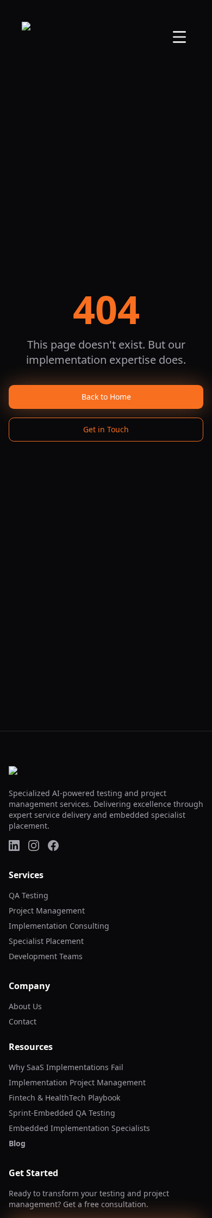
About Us (25, 1006)
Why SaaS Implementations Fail (66, 1067)
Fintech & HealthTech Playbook (64, 1097)
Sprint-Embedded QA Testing (62, 1113)
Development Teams (46, 956)
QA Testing (28, 895)
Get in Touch (106, 429)
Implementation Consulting (59, 926)
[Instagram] (33, 845)
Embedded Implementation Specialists (79, 1128)
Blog (17, 1143)
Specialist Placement (46, 941)
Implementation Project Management (77, 1082)
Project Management (47, 910)
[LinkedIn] (14, 845)
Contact (22, 1021)
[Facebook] (53, 845)
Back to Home (106, 396)
